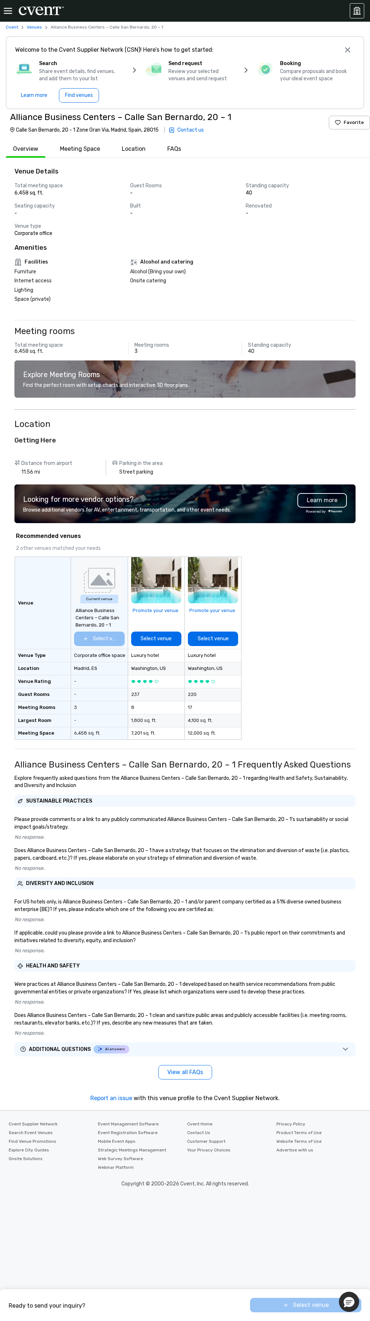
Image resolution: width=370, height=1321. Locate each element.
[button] (349, 1302)
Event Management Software (128, 1124)
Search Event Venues (31, 1132)
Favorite (354, 122)
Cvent (12, 27)
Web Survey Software (120, 1158)
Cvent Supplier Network (33, 1124)
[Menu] (8, 10)
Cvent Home (199, 1124)
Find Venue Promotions (32, 1141)
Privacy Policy (290, 1124)
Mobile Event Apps (116, 1141)
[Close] (347, 50)
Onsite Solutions (26, 1158)
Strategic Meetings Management (132, 1150)
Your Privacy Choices (209, 1150)
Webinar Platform (116, 1167)
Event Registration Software (128, 1132)
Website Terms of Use (299, 1141)
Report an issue (111, 1098)
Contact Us (198, 1132)
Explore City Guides (29, 1150)
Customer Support (206, 1141)
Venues (34, 27)
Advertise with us (294, 1150)
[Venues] (357, 10)
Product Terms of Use (299, 1132)
